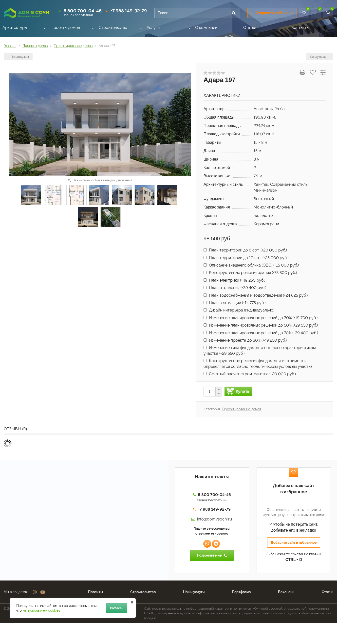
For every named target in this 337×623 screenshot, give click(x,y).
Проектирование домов (241, 409)
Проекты (95, 592)
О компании (206, 27)
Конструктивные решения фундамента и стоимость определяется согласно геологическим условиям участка (258, 363)
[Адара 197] (100, 124)
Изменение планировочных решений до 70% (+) (263, 333)
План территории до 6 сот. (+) (247, 250)
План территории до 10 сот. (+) (248, 257)
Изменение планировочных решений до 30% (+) (263, 317)
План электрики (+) (236, 280)
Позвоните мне (209, 555)
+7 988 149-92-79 (129, 10)
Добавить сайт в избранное (294, 542)
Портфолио (241, 592)
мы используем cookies (41, 610)
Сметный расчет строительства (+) (252, 374)
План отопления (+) (237, 287)
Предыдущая (19, 57)
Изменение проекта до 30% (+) (247, 340)
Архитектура (14, 27)
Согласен (116, 608)
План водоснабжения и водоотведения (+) (258, 295)
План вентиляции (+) (236, 302)
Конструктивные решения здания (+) (252, 272)
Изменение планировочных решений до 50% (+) (263, 325)
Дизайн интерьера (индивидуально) (241, 310)
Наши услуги (194, 592)
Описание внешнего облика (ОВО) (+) (253, 265)
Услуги (153, 27)
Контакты (300, 27)
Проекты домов (65, 27)
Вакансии (286, 592)
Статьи (249, 27)
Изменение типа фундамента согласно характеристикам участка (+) (260, 350)
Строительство (113, 27)
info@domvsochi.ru (214, 519)
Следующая (318, 57)
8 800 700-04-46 (83, 10)
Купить (242, 391)
